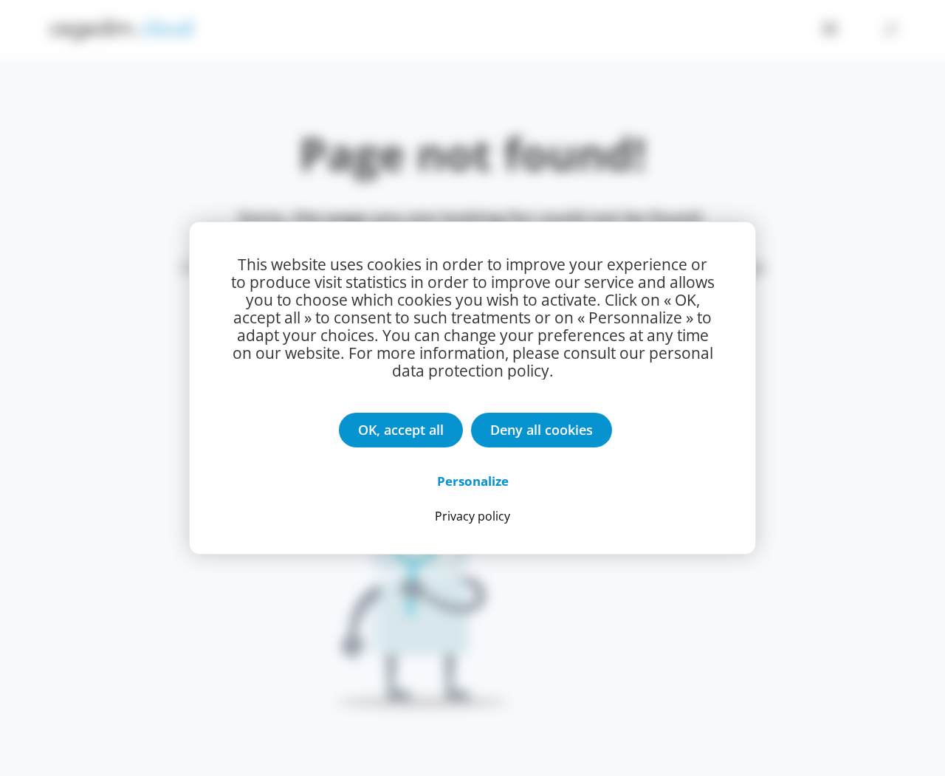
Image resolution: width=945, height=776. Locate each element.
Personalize (473, 481)
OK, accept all (401, 430)
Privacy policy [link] (472, 516)
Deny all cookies (541, 430)
